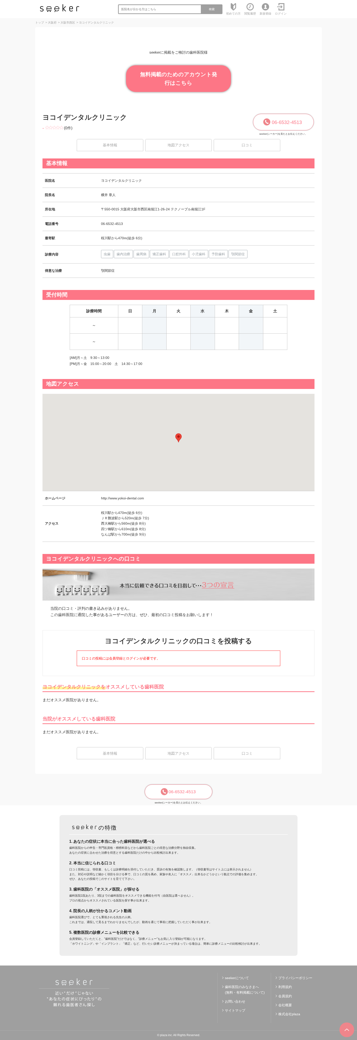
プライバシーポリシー (295, 978)
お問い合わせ (235, 1001)
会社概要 (285, 1005)
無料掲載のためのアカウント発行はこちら (178, 78)
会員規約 (285, 996)
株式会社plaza (289, 1014)
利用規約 (285, 987)
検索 (212, 9)
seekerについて (237, 978)
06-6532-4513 (287, 122)
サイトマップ (235, 1010)
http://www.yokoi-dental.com (122, 498)
